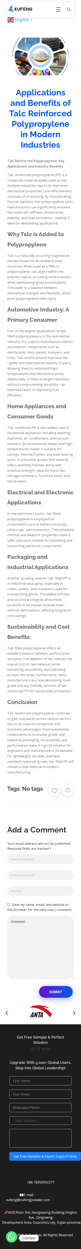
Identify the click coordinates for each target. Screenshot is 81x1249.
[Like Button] (54, 790)
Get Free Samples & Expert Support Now (45, 1156)
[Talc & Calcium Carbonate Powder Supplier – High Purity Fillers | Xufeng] (20, 9)
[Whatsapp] (11, 1238)
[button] (6, 1012)
